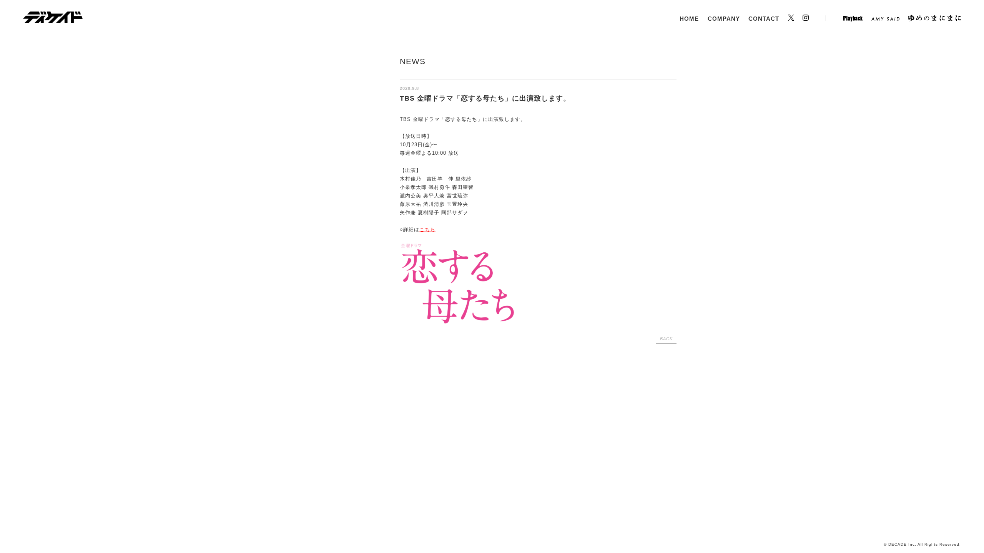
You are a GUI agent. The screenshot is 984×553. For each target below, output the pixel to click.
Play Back (853, 19)
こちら (427, 229)
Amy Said (885, 19)
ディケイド (53, 17)
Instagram (814, 19)
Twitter (791, 19)
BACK (666, 338)
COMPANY (724, 18)
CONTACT (763, 18)
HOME (689, 18)
